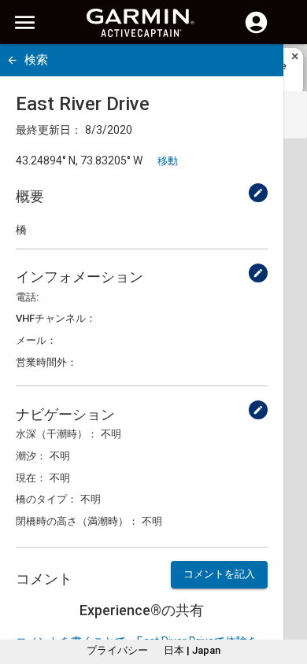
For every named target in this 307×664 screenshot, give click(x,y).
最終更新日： (49, 130)
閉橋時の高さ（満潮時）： (77, 521)
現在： (31, 478)
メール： (36, 340)
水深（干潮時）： (57, 434)
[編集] (258, 192)
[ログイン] (256, 31)
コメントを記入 (219, 574)
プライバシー (117, 650)
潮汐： (31, 456)
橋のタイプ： (46, 499)
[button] (287, 592)
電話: (27, 297)
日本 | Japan (192, 650)
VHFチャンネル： (56, 318)
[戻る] (12, 60)
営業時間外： (46, 362)
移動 (167, 161)
